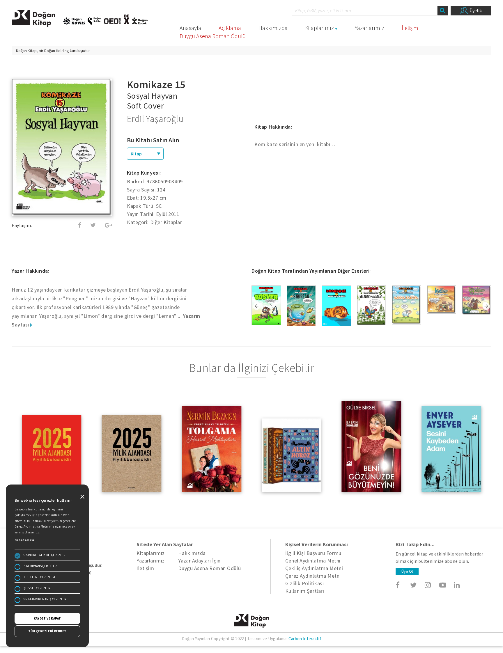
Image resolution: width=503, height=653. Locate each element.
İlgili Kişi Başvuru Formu (313, 553)
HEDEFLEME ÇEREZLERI (39, 577)
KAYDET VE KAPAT (47, 618)
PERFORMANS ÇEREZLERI (40, 566)
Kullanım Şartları (304, 591)
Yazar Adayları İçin (199, 560)
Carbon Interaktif (304, 638)
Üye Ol (407, 571)
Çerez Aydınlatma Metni (313, 575)
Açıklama (230, 27)
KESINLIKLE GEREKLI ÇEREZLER (44, 555)
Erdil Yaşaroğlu (155, 119)
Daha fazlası (24, 540)
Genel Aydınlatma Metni (313, 560)
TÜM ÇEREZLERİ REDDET (47, 631)
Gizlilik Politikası (304, 583)
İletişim (410, 27)
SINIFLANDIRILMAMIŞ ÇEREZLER (44, 599)
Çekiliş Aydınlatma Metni (314, 568)
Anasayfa (190, 27)
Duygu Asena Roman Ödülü (213, 36)
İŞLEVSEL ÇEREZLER (36, 588)
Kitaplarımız (319, 27)
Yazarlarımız (369, 27)
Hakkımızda (273, 27)
